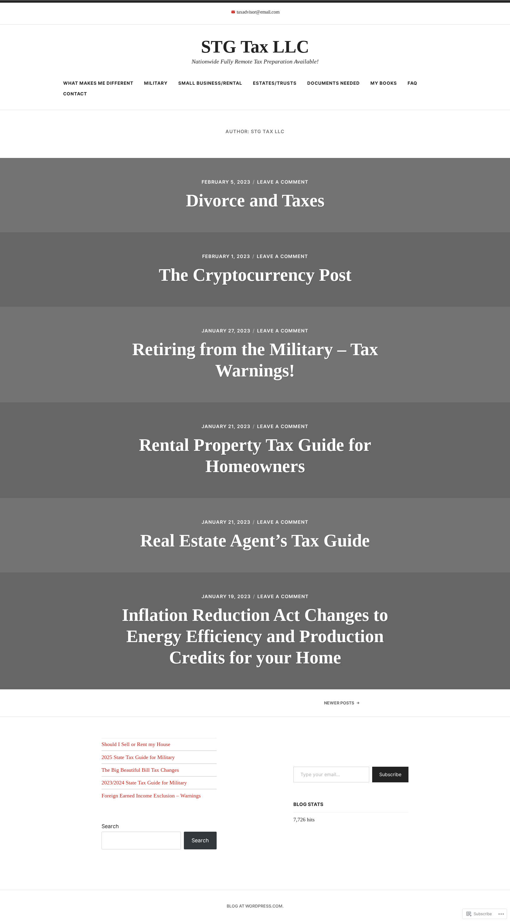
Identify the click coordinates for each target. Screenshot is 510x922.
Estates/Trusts (275, 83)
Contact (75, 94)
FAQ (412, 83)
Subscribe (390, 774)
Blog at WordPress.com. (255, 905)
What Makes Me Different (98, 83)
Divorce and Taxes (255, 200)
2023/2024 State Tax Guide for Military (144, 783)
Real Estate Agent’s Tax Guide (255, 540)
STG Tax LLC (255, 46)
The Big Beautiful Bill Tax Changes (140, 770)
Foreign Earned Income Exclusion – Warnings (151, 796)
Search (110, 826)
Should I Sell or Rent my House (136, 744)
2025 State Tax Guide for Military (138, 757)
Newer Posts (339, 702)
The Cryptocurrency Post (255, 275)
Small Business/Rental (210, 83)
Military (156, 83)
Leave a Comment (282, 182)
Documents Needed (333, 83)
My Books (383, 83)
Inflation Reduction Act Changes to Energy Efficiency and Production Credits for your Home (255, 636)
